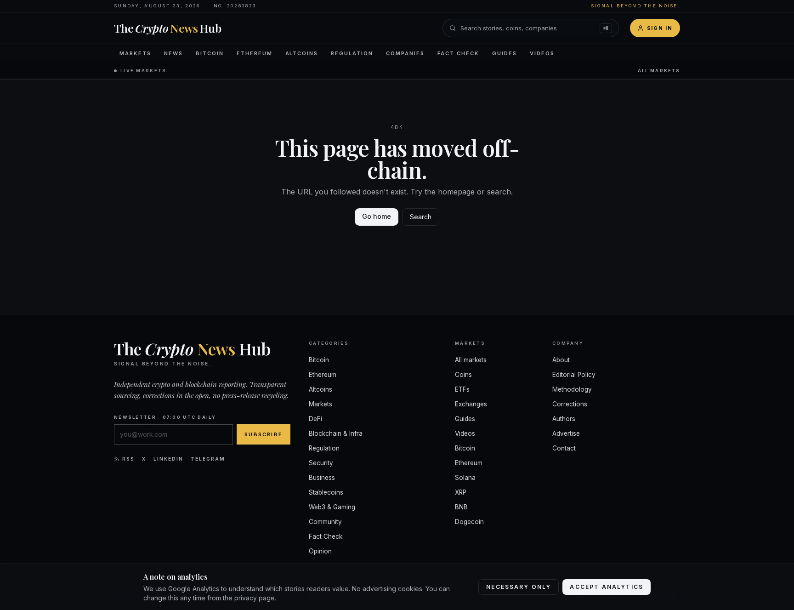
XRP (460, 492)
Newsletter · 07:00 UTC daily (165, 417)
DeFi (315, 418)
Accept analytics (606, 586)
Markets (135, 53)
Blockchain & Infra (336, 433)
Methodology (572, 389)
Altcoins (301, 53)
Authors (563, 418)
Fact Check (458, 53)
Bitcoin (210, 53)
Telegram (208, 459)
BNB (461, 507)
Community (325, 521)
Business (322, 477)
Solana (465, 477)
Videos (542, 53)
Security (321, 463)
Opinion (320, 551)
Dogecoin (469, 521)
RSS (128, 459)
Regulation (352, 53)
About (561, 360)
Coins (463, 374)
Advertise (566, 433)
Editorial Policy (574, 374)
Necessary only (518, 586)
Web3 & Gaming (332, 507)
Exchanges (471, 404)
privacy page (254, 598)
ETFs (462, 389)
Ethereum (254, 53)
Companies (405, 53)
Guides (504, 53)
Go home (376, 216)
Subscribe (263, 434)
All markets (659, 70)
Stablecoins (326, 492)
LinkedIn (168, 459)
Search (420, 217)
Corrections (569, 404)
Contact (564, 448)
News (173, 53)
